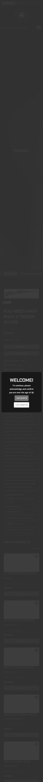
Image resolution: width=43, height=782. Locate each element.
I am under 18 (21, 405)
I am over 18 (21, 398)
